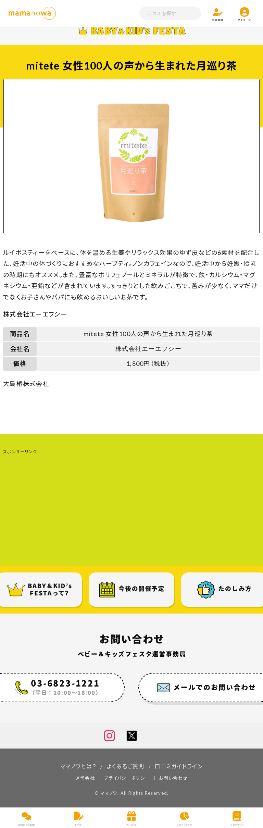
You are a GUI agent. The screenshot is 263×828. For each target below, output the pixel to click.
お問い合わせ (173, 778)
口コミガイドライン (179, 766)
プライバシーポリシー (127, 778)
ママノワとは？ (78, 766)
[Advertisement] (131, 504)
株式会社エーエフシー (35, 314)
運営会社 (85, 778)
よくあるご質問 (126, 766)
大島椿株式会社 (26, 383)
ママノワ (108, 793)
